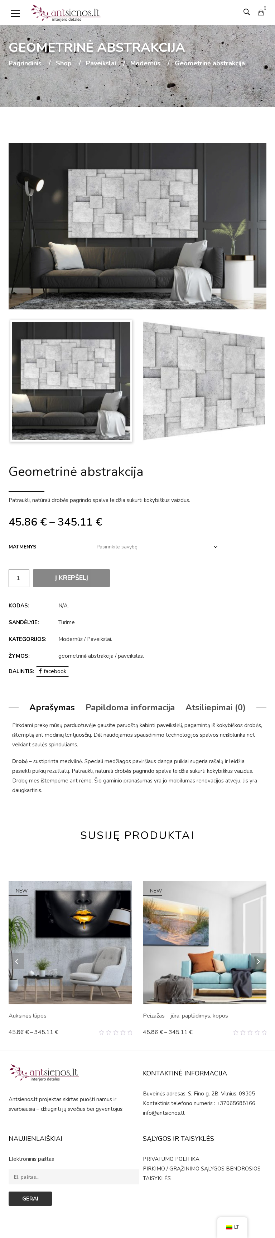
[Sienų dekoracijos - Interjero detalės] (66, 12)
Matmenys (22, 546)
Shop (64, 64)
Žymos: (19, 656)
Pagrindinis (25, 64)
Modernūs (145, 64)
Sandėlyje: (24, 622)
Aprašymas (52, 707)
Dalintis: (21, 671)
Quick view (129, 1033)
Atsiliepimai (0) (215, 707)
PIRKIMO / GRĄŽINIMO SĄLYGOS (184, 1168)
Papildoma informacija (130, 707)
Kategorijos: (28, 639)
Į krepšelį (71, 577)
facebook (55, 671)
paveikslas (130, 656)
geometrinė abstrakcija (86, 656)
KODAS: (19, 605)
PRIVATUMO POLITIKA (171, 1159)
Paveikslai (101, 64)
